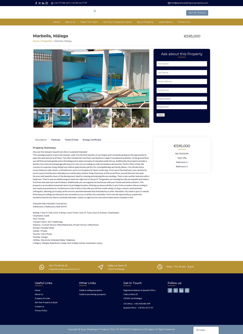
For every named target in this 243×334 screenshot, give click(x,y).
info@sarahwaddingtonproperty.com (189, 3)
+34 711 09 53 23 (58, 265)
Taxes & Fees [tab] (71, 140)
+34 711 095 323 (62, 3)
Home (36, 41)
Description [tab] (41, 140)
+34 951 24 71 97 (79, 3)
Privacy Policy (41, 310)
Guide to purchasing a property (92, 294)
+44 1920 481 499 (142, 303)
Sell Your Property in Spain (46, 302)
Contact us (39, 306)
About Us (39, 294)
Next (153, 120)
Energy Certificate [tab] (92, 140)
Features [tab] (55, 140)
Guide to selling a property (90, 290)
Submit (160, 115)
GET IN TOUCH (197, 12)
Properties (46, 41)
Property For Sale (42, 298)
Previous (29, 120)
